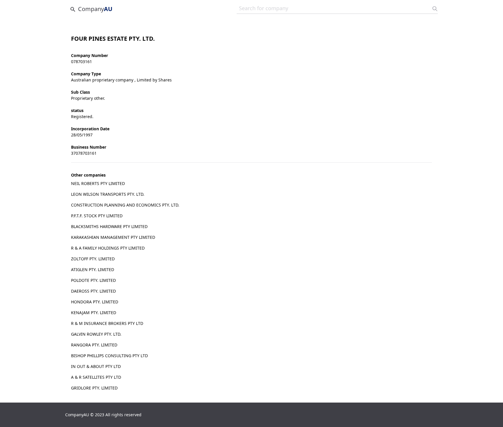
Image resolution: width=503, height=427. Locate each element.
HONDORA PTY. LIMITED (94, 302)
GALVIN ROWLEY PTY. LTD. (96, 334)
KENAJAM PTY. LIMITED (93, 312)
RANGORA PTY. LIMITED (94, 345)
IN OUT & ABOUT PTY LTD (96, 366)
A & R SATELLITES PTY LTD (96, 377)
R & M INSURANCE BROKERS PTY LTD (107, 323)
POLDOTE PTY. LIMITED (93, 280)
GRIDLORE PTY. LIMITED (94, 388)
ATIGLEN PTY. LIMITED (92, 269)
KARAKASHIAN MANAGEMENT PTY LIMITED (113, 237)
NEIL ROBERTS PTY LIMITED (98, 183)
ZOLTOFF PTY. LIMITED (93, 258)
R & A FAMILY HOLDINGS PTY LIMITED (108, 248)
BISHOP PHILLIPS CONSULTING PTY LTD (109, 355)
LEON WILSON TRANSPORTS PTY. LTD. (107, 194)
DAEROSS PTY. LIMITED (93, 291)
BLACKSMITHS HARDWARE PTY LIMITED (109, 226)
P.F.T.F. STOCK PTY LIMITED (97, 215)
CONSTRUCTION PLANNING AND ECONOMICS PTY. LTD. (125, 205)
